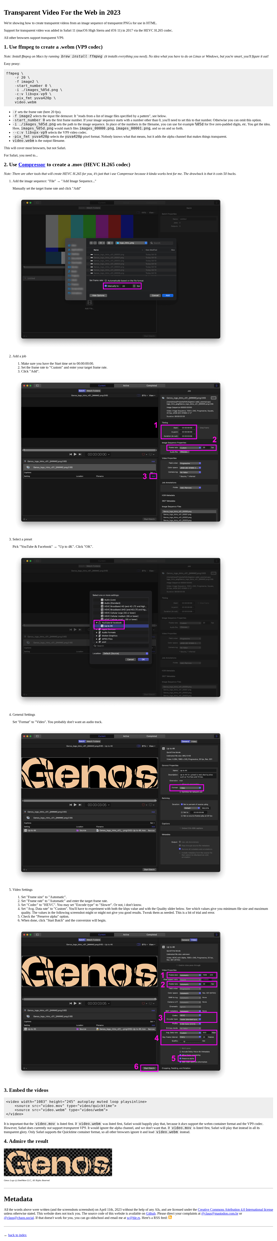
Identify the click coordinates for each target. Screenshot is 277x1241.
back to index (17, 1235)
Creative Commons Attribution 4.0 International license (235, 1209)
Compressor (31, 164)
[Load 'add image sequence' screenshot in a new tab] (121, 349)
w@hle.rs (133, 1218)
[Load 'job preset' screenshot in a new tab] (121, 707)
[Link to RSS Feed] (170, 1218)
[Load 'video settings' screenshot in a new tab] (121, 1081)
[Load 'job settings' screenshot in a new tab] (121, 532)
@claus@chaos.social (19, 1218)
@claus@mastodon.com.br (219, 1213)
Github (151, 1213)
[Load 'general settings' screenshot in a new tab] (121, 882)
